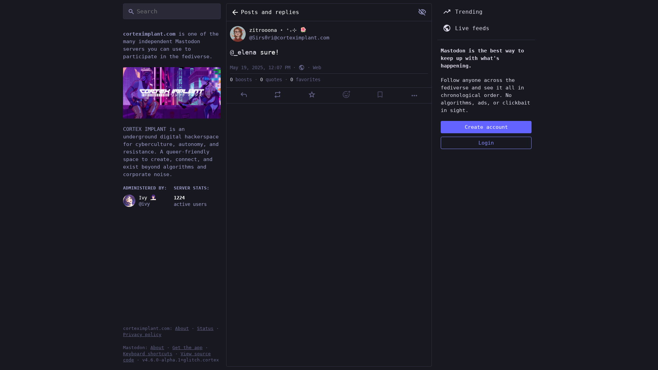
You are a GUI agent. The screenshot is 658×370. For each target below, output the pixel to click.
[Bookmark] (380, 94)
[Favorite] (312, 94)
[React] (346, 94)
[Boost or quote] (277, 94)
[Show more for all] (422, 12)
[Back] (234, 12)
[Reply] (244, 94)
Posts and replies (270, 12)
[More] (414, 95)
